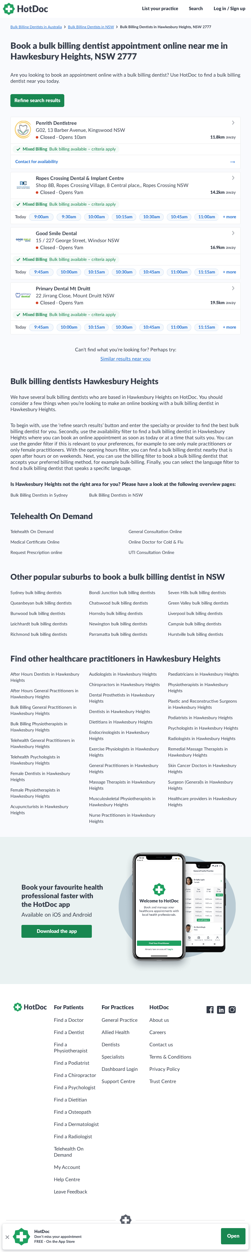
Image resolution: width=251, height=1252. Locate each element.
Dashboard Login (120, 1069)
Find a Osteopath (72, 1112)
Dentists (111, 1044)
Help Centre (67, 1179)
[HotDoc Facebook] (209, 1010)
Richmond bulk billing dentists (38, 634)
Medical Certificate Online (34, 542)
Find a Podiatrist (71, 1063)
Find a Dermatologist (76, 1124)
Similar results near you (125, 359)
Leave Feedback (70, 1191)
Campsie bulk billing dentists (194, 624)
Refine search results (37, 100)
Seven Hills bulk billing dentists (197, 593)
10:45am (179, 217)
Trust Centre (162, 1081)
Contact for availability (36, 162)
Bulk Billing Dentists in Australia (36, 27)
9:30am (69, 217)
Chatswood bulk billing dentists (118, 603)
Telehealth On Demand (32, 532)
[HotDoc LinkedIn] (221, 1010)
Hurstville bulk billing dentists (195, 634)
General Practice (119, 1020)
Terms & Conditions (170, 1057)
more (229, 217)
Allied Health (115, 1032)
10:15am (124, 217)
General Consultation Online (155, 532)
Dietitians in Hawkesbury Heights (120, 722)
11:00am (206, 217)
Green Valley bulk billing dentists (198, 603)
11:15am (206, 272)
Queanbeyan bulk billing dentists (41, 603)
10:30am (151, 217)
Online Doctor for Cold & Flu (156, 542)
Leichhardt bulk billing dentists (38, 624)
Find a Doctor (69, 1020)
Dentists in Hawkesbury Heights (119, 712)
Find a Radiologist (73, 1136)
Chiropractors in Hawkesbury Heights (124, 685)
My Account (67, 1167)
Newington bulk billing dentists (118, 624)
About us (159, 1020)
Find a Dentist (69, 1032)
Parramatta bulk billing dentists (118, 634)
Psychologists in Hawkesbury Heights (203, 728)
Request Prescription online (36, 553)
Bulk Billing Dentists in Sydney (39, 495)
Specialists (113, 1057)
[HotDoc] (25, 9)
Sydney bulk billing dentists (36, 593)
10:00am (96, 217)
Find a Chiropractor (75, 1075)
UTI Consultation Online (151, 553)
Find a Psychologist (75, 1087)
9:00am (41, 217)
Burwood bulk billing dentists (37, 614)
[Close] (7, 1237)
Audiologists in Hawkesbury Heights (123, 674)
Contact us (161, 1044)
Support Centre (118, 1081)
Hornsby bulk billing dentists (116, 614)
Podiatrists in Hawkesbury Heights (200, 718)
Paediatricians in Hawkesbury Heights (203, 674)
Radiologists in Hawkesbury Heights (201, 739)
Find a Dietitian (70, 1099)
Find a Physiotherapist (71, 1047)
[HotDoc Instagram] (232, 1010)
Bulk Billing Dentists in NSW (91, 27)
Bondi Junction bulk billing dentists (122, 593)
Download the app (57, 931)
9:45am (41, 272)
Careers (157, 1032)
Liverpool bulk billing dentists (195, 614)
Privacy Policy (164, 1069)
